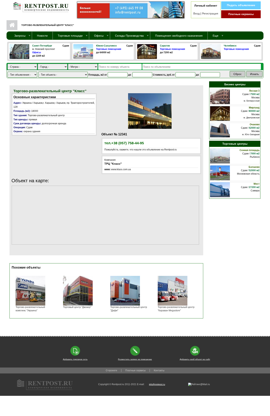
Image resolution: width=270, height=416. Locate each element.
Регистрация (210, 13)
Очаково (255, 124)
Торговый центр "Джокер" (77, 307)
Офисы (36, 52)
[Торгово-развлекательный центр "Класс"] (150, 110)
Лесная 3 (254, 90)
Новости (42, 35)
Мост (257, 183)
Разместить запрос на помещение (135, 359)
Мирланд (254, 107)
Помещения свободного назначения (179, 35)
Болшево (254, 167)
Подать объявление (241, 5)
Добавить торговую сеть (75, 359)
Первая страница (12, 25)
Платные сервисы (241, 14)
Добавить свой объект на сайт (195, 359)
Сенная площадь (250, 150)
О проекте (111, 370)
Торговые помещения (108, 49)
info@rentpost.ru (157, 384)
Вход (196, 13)
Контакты (159, 370)
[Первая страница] (39, 6)
